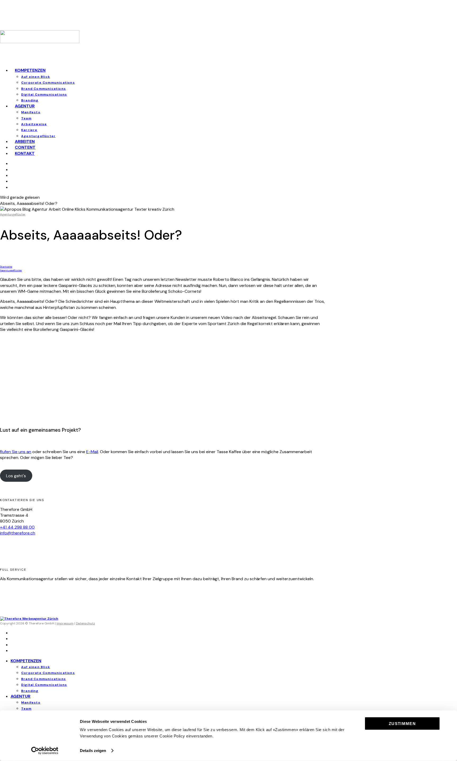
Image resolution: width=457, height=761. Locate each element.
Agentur (25, 106)
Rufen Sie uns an (15, 451)
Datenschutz (85, 623)
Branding (30, 691)
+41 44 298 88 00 (17, 527)
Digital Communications (44, 94)
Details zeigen (93, 750)
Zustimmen (402, 723)
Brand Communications (43, 89)
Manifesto (30, 112)
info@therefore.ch (17, 533)
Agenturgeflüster (13, 214)
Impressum (65, 623)
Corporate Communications (48, 82)
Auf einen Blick (35, 77)
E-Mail (92, 451)
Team (26, 118)
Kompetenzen (30, 70)
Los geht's (16, 476)
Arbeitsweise (34, 124)
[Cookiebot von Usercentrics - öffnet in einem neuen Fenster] (45, 751)
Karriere (29, 130)
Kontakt (25, 153)
